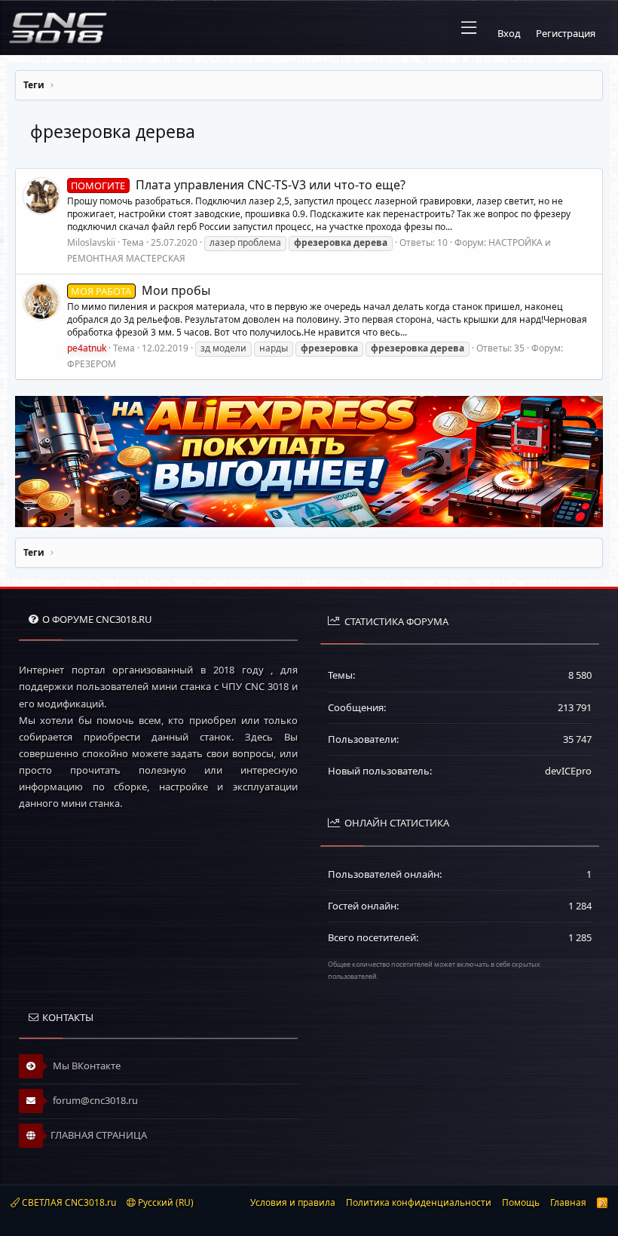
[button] (468, 28)
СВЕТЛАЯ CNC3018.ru (68, 1202)
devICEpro (568, 770)
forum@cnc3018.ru (94, 1100)
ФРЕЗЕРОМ (91, 363)
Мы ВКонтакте (85, 1065)
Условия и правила (292, 1202)
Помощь (521, 1202)
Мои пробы (140, 290)
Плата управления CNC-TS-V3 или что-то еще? (238, 184)
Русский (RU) (165, 1202)
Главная (568, 1202)
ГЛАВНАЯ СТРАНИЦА (98, 1135)
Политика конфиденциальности (418, 1202)
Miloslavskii (91, 242)
